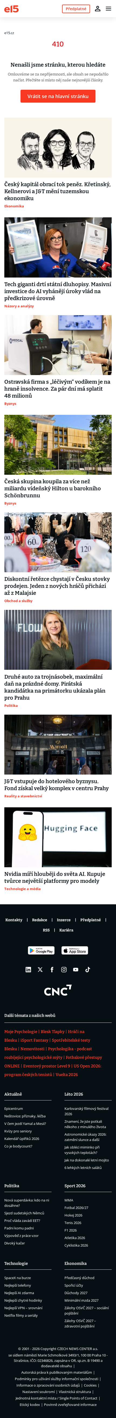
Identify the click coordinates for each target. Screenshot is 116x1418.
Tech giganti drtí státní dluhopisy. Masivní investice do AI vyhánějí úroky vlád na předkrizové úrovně (57, 291)
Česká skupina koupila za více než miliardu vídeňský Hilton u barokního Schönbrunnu (52, 488)
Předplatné (90, 920)
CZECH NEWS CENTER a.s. (77, 1348)
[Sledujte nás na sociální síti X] (40, 969)
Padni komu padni (19, 1228)
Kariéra (66, 930)
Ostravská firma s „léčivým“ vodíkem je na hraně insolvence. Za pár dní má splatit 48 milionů (57, 389)
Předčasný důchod (79, 1277)
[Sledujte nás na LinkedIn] (28, 969)
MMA (68, 1200)
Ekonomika (75, 1263)
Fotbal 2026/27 (76, 1207)
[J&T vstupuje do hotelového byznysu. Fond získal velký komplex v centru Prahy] (58, 745)
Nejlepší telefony (17, 1285)
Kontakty (13, 920)
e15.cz (9, 32)
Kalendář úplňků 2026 (21, 1138)
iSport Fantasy (34, 1040)
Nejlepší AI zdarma (19, 1292)
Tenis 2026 (72, 1222)
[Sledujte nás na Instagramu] (64, 969)
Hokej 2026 (73, 1215)
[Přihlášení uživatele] (97, 8)
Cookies (90, 1385)
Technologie (16, 1263)
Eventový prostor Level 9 (46, 1066)
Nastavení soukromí (38, 1391)
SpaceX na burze (17, 1277)
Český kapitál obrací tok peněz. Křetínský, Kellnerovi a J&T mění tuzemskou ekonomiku (57, 191)
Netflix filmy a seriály (21, 1315)
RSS (46, 930)
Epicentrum (13, 1108)
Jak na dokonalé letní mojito (86, 1160)
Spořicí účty (73, 1285)
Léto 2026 (73, 1094)
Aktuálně (13, 1094)
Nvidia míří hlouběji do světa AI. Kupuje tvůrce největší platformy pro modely (54, 877)
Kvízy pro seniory (18, 1131)
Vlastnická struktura (75, 1391)
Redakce (39, 920)
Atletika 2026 (74, 1237)
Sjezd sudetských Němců (24, 1213)
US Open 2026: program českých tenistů (52, 1070)
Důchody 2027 (75, 1292)
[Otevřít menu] (108, 8)
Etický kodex (30, 1404)
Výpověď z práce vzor (21, 1235)
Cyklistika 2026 (76, 1245)
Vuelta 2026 (67, 1074)
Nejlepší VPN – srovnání (23, 1307)
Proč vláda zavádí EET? (22, 1220)
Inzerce (64, 920)
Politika (11, 1185)
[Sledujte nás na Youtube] (75, 969)
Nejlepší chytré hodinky (23, 1300)
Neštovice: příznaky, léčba (25, 1116)
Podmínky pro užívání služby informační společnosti (56, 1378)
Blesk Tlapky (52, 1031)
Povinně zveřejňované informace (70, 1404)
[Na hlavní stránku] (11, 8)
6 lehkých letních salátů (83, 1167)
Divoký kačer (14, 1243)
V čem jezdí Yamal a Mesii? (25, 1123)
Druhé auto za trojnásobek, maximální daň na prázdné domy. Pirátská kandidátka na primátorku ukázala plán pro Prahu (54, 687)
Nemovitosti (33, 1048)
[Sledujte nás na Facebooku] (52, 969)
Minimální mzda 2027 (81, 1300)
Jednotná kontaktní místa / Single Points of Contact (56, 1398)
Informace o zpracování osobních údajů (48, 1385)
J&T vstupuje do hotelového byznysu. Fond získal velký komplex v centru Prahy (56, 784)
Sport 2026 (75, 1185)
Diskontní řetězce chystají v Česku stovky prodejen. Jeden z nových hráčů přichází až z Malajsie (57, 586)
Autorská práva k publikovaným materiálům (56, 1372)
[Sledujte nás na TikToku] (87, 969)
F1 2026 (70, 1230)
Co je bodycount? (18, 1146)
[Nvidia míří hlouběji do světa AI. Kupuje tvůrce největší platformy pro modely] (58, 837)
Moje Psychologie (20, 1031)
